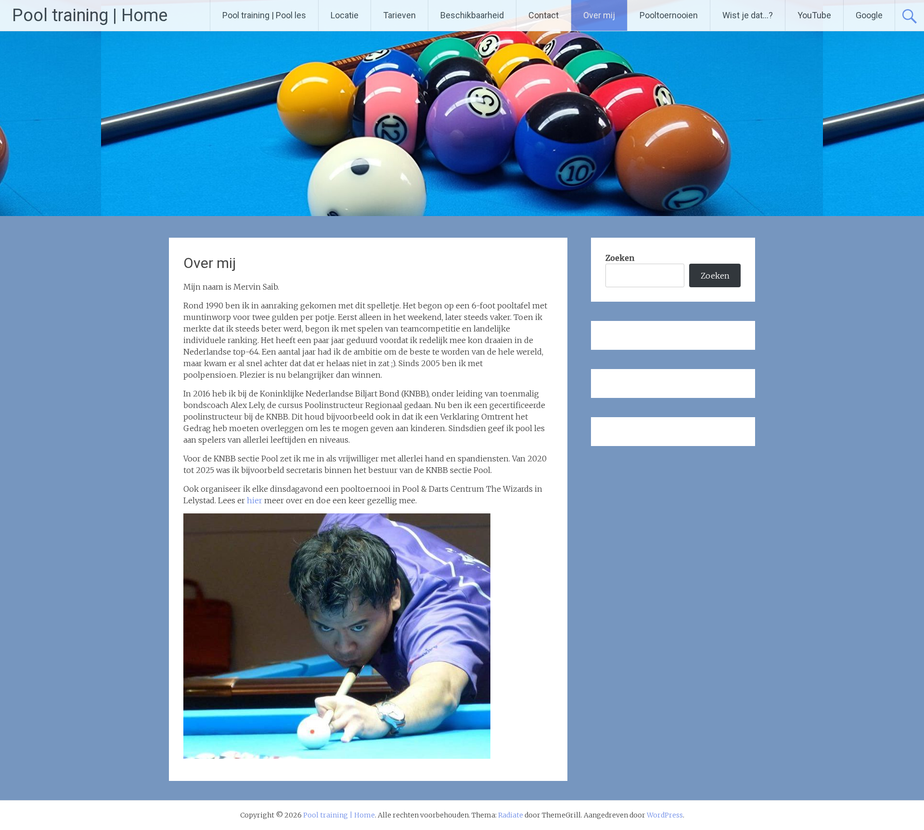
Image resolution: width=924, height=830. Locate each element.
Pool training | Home (89, 15)
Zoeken (619, 258)
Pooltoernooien (669, 15)
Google (869, 15)
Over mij (599, 15)
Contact (543, 15)
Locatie (345, 15)
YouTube (814, 15)
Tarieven (399, 15)
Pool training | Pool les (264, 15)
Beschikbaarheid (472, 15)
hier (255, 500)
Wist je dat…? (747, 15)
